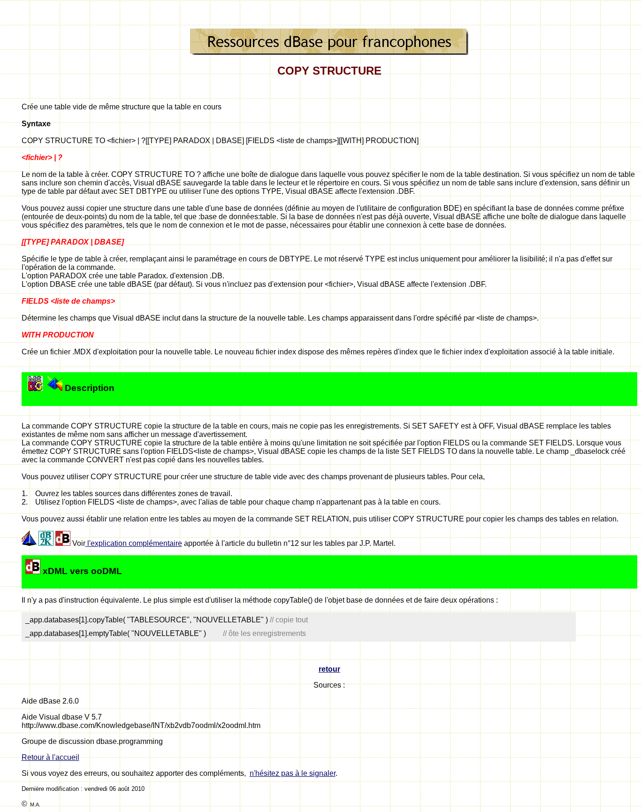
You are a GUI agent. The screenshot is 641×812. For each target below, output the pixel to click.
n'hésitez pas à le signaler (293, 773)
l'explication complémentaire (133, 543)
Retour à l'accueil (50, 757)
